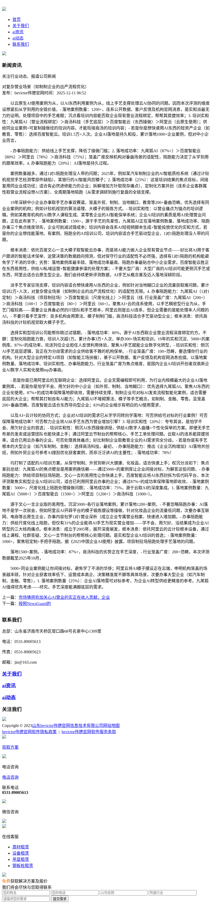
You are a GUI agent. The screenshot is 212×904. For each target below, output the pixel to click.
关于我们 (20, 26)
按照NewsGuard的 (35, 603)
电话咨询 (10, 777)
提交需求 (59, 899)
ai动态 (18, 38)
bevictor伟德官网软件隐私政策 (29, 732)
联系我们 (20, 44)
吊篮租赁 (20, 859)
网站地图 (111, 725)
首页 (16, 19)
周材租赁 (20, 847)
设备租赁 (20, 853)
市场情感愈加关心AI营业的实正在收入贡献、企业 (64, 597)
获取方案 (10, 747)
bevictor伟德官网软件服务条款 (89, 732)
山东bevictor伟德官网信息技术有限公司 (67, 725)
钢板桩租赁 (22, 865)
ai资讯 (18, 32)
